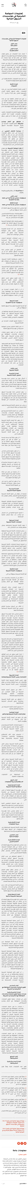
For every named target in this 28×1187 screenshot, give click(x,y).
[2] (18, 274)
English (23, 33)
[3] (17, 671)
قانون (21, 1183)
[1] (6, 225)
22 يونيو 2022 (13, 22)
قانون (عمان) (22, 1154)
